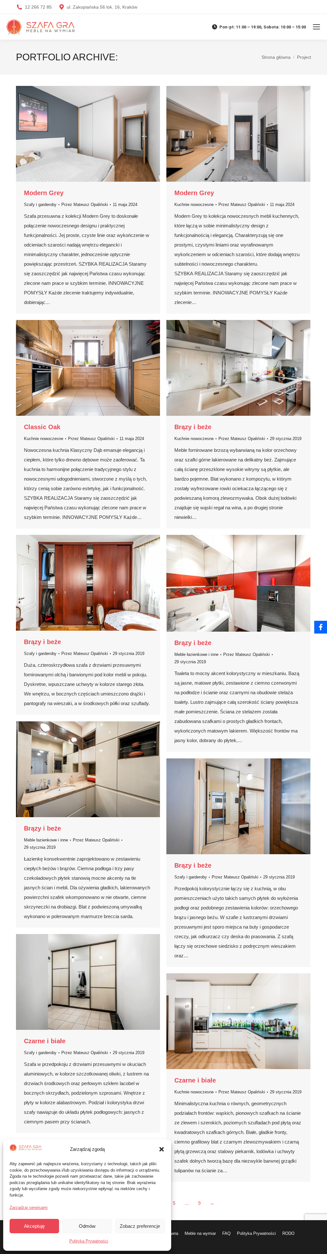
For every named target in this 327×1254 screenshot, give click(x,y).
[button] (161, 1149)
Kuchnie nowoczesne (194, 204)
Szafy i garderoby (40, 204)
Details (97, 134)
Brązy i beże (192, 426)
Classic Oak (42, 426)
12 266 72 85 (38, 7)
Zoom (79, 134)
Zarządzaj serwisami (29, 1207)
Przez (84, 204)
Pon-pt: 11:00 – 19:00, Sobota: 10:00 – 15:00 (262, 27)
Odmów (87, 1226)
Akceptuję (34, 1226)
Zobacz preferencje (140, 1226)
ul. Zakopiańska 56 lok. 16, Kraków (102, 7)
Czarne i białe (44, 1041)
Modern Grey (44, 192)
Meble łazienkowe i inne (196, 654)
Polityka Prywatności (88, 1241)
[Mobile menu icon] (316, 27)
